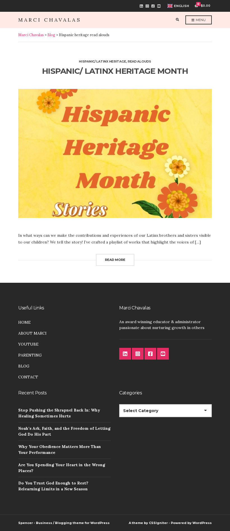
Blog (23, 366)
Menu (200, 20)
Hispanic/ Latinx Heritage (102, 61)
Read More (115, 260)
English (181, 6)
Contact (28, 377)
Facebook (153, 6)
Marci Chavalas (49, 20)
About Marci (32, 333)
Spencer (25, 523)
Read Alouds (139, 61)
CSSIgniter (158, 523)
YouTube (159, 6)
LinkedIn (141, 6)
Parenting (30, 355)
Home (24, 322)
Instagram (147, 6)
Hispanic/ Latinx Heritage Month (115, 71)
